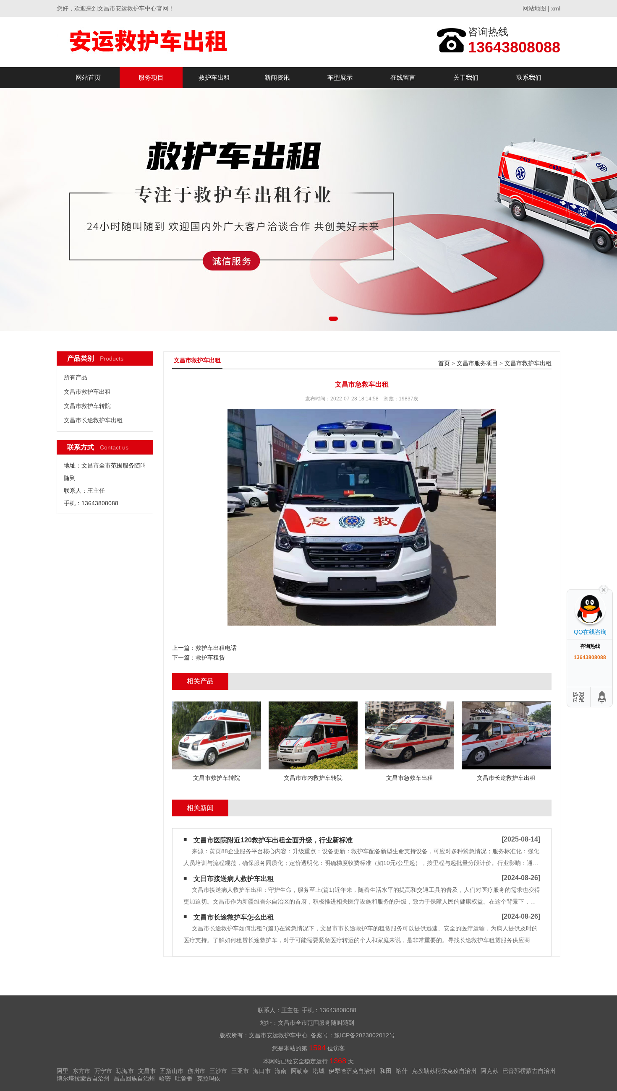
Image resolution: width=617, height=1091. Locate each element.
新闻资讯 (277, 77)
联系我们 (528, 77)
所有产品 (75, 377)
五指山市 (171, 1071)
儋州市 (196, 1071)
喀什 (402, 1071)
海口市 (262, 1071)
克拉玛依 (208, 1078)
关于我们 (465, 77)
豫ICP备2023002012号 (364, 1035)
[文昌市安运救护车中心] (149, 41)
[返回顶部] (602, 697)
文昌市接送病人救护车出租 (233, 878)
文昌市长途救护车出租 (93, 420)
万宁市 (103, 1071)
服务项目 (151, 77)
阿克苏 (489, 1071)
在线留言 (403, 77)
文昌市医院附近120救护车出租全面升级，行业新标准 (273, 840)
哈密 (165, 1078)
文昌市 (147, 1071)
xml (555, 8)
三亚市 (240, 1071)
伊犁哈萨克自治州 (352, 1071)
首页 (444, 363)
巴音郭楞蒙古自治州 (528, 1071)
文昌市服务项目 (477, 363)
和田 (386, 1071)
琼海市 (125, 1071)
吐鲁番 (184, 1078)
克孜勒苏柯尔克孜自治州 (444, 1071)
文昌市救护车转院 (87, 406)
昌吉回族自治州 (134, 1078)
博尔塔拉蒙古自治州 (83, 1078)
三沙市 (218, 1071)
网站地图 (534, 8)
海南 (281, 1071)
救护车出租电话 (216, 647)
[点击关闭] (604, 589)
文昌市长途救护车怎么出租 (233, 917)
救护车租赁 (210, 657)
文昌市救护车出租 (87, 391)
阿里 (62, 1071)
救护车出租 (214, 77)
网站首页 (88, 77)
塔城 (318, 1071)
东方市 (81, 1071)
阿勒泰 (299, 1071)
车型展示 (340, 77)
